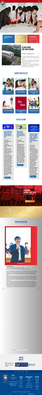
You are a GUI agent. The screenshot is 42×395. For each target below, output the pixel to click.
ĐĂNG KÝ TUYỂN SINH (30, 201)
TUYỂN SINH (24, 4)
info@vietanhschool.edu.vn (14, 381)
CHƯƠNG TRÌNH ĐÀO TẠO (16, 4)
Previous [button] (3, 289)
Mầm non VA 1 (21, 385)
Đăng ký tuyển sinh (37, 387)
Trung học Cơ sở (29, 383)
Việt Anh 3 (21, 383)
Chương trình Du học (34, 110)
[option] (21, 257)
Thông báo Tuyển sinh (37, 380)
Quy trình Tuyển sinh (37, 382)
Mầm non (8, 91)
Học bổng (37, 388)
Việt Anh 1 (21, 380)
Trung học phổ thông (29, 385)
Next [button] (38, 289)
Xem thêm (6, 38)
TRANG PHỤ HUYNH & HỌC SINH (32, 4)
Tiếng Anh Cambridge (8, 110)
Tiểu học (29, 382)
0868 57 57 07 (14, 378)
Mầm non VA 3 (21, 387)
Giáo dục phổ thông (21, 91)
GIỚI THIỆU (9, 4)
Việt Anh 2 (21, 382)
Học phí (37, 384)
